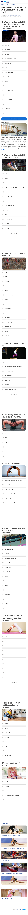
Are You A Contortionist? (7, 898)
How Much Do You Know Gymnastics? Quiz (11, 835)
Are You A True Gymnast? (7, 860)
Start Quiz (14, 119)
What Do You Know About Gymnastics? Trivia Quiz (12, 873)
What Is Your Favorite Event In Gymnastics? (11, 886)
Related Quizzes (5, 823)
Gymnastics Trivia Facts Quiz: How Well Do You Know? (13, 848)
